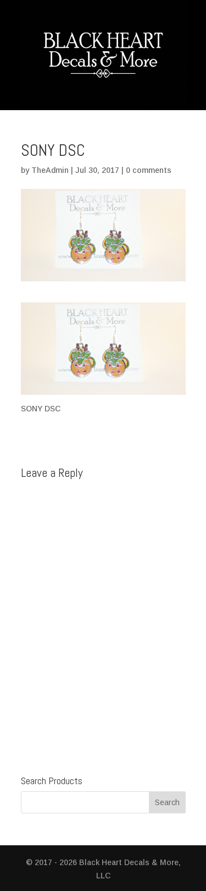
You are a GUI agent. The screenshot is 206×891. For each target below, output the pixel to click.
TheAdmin (50, 170)
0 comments (148, 170)
